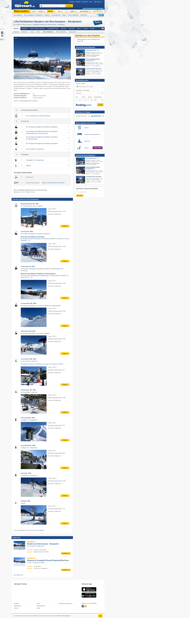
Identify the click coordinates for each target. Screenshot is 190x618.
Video (32, 32)
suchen (100, 104)
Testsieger (71, 1)
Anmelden (80, 195)
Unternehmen (41, 606)
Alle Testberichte (18, 575)
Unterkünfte (83, 15)
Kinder (83, 97)
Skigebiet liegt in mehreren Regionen (92, 9)
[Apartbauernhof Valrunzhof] (80, 71)
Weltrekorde (85, 1)
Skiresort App (87, 584)
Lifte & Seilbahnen (73, 15)
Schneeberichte (56, 15)
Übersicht (16, 32)
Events (79, 28)
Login (38, 608)
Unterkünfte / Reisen (52, 28)
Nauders (16, 192)
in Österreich (40, 546)
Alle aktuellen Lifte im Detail (28, 101)
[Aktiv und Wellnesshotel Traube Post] (80, 62)
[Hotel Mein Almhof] (80, 53)
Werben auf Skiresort (65, 603)
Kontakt (92, 28)
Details (65, 226)
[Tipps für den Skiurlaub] (100, 15)
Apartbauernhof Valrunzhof (93, 69)
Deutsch (98, 1)
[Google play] (89, 597)
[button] (83, 105)
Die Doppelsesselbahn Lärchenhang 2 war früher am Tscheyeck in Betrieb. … (43, 364)
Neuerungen (72, 32)
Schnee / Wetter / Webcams (37, 28)
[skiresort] (25, 5)
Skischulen (72, 28)
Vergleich (47, 15)
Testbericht (24, 28)
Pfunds (27, 192)
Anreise (86, 28)
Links (38, 603)
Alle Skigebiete (18, 15)
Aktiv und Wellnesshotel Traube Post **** (93, 60)
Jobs (91, 1)
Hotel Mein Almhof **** (92, 50)
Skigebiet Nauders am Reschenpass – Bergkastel (49, 24)
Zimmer (90, 97)
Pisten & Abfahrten (61, 32)
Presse (16, 608)
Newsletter (78, 1)
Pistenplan (24, 32)
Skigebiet (16, 28)
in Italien (41, 562)
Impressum (17, 606)
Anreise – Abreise (80, 83)
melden (41, 530)
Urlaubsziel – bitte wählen (82, 90)
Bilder (38, 32)
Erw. (77, 97)
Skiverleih (63, 28)
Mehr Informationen (64, 616)
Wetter (64, 15)
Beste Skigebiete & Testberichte (33, 15)
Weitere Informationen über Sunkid (53, 182)
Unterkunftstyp (98, 97)
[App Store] (89, 591)
